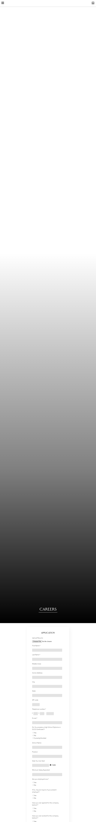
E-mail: (34, 718)
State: (34, 691)
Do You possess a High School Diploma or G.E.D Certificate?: (46, 728)
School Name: (37, 743)
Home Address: (37, 673)
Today (54, 765)
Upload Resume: (37, 638)
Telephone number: (39, 709)
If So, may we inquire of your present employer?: (44, 791)
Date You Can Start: (38, 761)
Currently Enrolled (40, 738)
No (35, 736)
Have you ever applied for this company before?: (45, 804)
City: (33, 682)
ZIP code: (35, 700)
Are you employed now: (40, 779)
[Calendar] (51, 765)
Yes (35, 733)
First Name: (36, 646)
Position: (35, 752)
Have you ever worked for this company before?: (45, 817)
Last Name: (36, 655)
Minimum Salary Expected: (41, 770)
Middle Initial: (36, 664)
